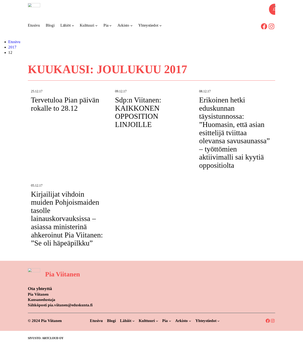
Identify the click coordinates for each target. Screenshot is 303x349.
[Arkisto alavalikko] (131, 25)
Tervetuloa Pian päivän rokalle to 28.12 (65, 104)
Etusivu (14, 42)
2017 (12, 47)
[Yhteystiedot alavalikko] (160, 25)
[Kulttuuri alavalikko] (96, 25)
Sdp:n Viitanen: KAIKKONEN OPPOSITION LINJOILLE (138, 112)
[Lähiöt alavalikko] (73, 25)
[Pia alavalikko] (110, 25)
